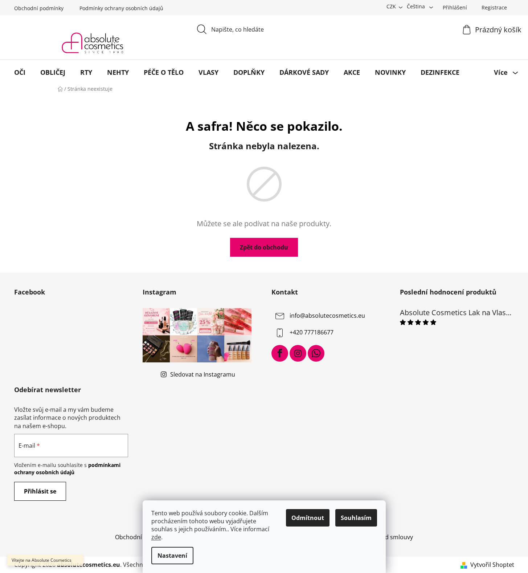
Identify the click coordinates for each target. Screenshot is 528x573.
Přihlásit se (40, 491)
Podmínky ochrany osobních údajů (121, 8)
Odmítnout (307, 518)
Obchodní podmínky (39, 8)
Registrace (494, 7)
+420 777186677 (311, 333)
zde (156, 537)
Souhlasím (356, 518)
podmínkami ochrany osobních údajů (67, 469)
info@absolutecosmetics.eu (327, 316)
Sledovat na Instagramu (202, 374)
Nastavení (172, 556)
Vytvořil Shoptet (492, 565)
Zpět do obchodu (264, 247)
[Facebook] (279, 353)
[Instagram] (298, 353)
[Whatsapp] (316, 353)
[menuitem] (20, 72)
